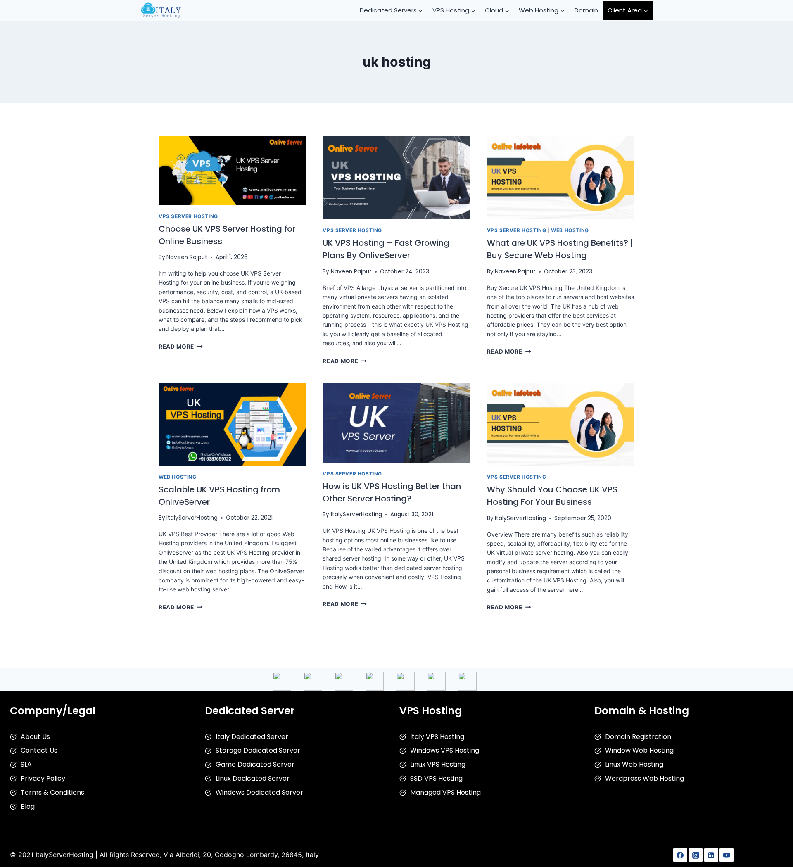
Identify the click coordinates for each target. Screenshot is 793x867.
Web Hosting (570, 230)
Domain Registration (638, 736)
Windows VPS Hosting (444, 750)
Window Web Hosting (639, 750)
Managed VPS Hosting (445, 792)
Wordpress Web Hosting (644, 778)
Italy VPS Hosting (437, 736)
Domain (586, 10)
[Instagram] (696, 855)
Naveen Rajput (186, 257)
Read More (181, 346)
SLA (26, 764)
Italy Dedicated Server (252, 736)
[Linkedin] (711, 855)
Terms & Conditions (52, 792)
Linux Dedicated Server (253, 778)
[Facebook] (680, 855)
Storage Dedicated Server (258, 750)
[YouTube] (726, 855)
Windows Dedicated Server (259, 792)
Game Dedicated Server (255, 764)
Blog (28, 806)
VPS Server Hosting (188, 216)
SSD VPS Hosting (436, 778)
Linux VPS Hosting (437, 764)
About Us (35, 736)
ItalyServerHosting (192, 518)
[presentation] (232, 170)
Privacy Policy (43, 778)
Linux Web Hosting (634, 764)
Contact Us (39, 750)
